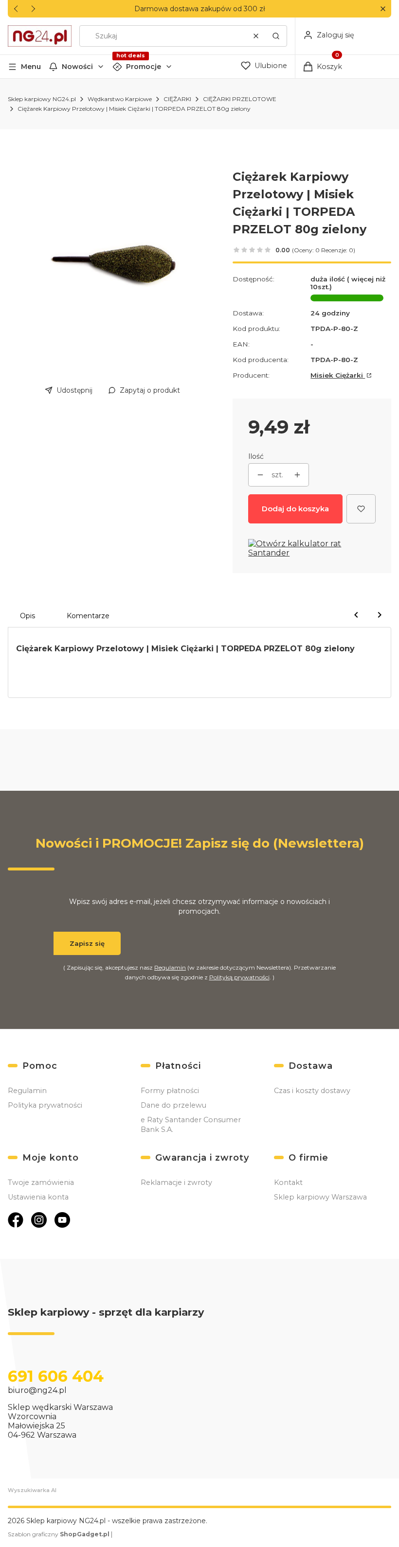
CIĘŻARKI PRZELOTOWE (239, 99)
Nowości (77, 66)
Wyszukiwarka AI (32, 1490)
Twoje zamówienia (41, 1182)
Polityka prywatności (45, 1105)
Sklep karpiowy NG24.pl (42, 99)
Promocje (143, 66)
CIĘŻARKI (177, 99)
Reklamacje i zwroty (176, 1182)
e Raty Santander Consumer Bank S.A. (191, 1124)
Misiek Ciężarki (337, 375)
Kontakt (288, 1182)
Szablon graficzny (58, 1534)
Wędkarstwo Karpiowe (120, 99)
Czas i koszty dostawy (312, 1090)
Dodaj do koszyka (295, 508)
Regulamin (170, 967)
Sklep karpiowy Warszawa (320, 1197)
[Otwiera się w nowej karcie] (15, 1220)
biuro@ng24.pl (37, 1390)
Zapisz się (87, 943)
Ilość (256, 456)
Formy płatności (170, 1090)
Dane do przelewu (173, 1105)
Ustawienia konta (38, 1197)
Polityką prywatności (239, 977)
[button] (382, 9)
